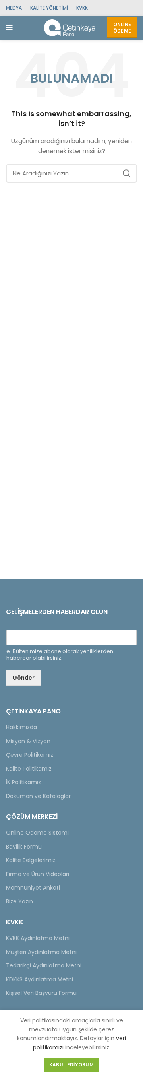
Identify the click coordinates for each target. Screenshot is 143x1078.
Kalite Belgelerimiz (31, 860)
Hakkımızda (21, 727)
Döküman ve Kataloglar (38, 796)
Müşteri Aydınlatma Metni (41, 952)
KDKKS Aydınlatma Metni (39, 979)
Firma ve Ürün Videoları (37, 874)
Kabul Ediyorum (71, 1064)
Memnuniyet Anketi (33, 888)
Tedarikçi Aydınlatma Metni (43, 965)
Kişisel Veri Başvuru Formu (41, 993)
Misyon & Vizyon (28, 741)
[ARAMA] (126, 173)
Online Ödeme (122, 27)
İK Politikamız (23, 782)
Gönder (23, 678)
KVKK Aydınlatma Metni (38, 938)
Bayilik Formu (24, 847)
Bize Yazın (19, 901)
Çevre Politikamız (29, 755)
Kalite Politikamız (29, 769)
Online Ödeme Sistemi (37, 833)
